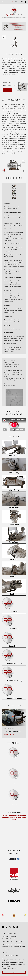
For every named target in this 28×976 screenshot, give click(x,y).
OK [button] (14, 972)
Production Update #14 (13, 731)
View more (7, 90)
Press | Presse (6, 949)
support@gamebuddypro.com (10, 955)
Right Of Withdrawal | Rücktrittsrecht (12, 941)
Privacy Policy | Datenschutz (9, 939)
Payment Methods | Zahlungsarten (11, 944)
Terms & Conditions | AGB (9, 933)
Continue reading (9, 734)
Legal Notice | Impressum (9, 936)
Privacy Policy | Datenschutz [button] (10, 968)
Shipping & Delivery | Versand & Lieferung (13, 947)
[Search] (22, 1)
